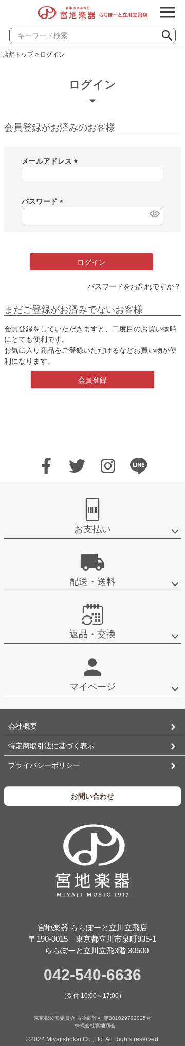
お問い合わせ (92, 796)
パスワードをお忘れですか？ (134, 286)
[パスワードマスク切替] (153, 214)
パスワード (44, 201)
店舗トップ (18, 54)
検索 (170, 32)
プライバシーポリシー (44, 765)
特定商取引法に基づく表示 (51, 746)
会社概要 (22, 726)
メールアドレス (51, 161)
